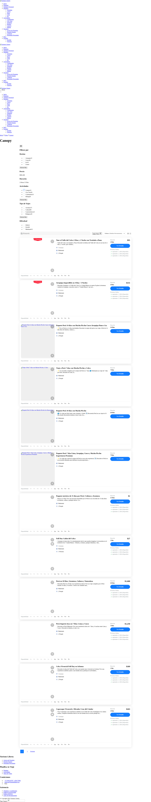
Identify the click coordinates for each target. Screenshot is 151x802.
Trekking (9, 22)
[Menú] (0, 90)
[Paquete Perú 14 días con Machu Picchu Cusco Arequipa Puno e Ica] (38, 341)
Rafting (9, 24)
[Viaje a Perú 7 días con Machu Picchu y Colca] (38, 384)
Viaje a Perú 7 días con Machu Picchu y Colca (73, 368)
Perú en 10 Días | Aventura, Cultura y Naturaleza (74, 581)
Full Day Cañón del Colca (65, 538)
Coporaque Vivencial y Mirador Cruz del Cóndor (74, 709)
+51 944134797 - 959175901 (13, 780)
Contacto (9, 33)
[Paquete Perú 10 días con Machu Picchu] (38, 426)
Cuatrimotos (10, 19)
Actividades (6, 18)
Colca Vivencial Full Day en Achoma (70, 666)
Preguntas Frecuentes (13, 35)
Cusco (8, 11)
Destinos (5, 8)
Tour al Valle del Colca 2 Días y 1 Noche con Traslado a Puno (79, 240)
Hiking (9, 27)
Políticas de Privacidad (9, 792)
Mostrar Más (23, 167)
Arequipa (9, 10)
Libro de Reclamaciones (10, 795)
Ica (8, 16)
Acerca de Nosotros (12, 30)
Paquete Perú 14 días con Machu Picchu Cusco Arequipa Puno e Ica (81, 325)
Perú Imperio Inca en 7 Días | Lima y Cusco (72, 624)
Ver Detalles (120, 246)
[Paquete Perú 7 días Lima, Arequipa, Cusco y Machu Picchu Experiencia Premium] (38, 469)
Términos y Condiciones (10, 791)
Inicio (5, 3)
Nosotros (5, 29)
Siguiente (32, 751)
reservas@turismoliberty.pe (12, 782)
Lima (8, 14)
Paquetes (5, 5)
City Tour (9, 21)
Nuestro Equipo (11, 32)
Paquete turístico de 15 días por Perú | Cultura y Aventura (78, 496)
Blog (4, 37)
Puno (8, 13)
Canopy (9, 26)
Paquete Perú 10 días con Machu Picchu (71, 411)
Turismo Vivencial (8, 7)
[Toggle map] (52, 270)
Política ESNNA (8, 794)
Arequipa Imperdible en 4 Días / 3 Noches (71, 283)
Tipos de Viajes (7, 773)
